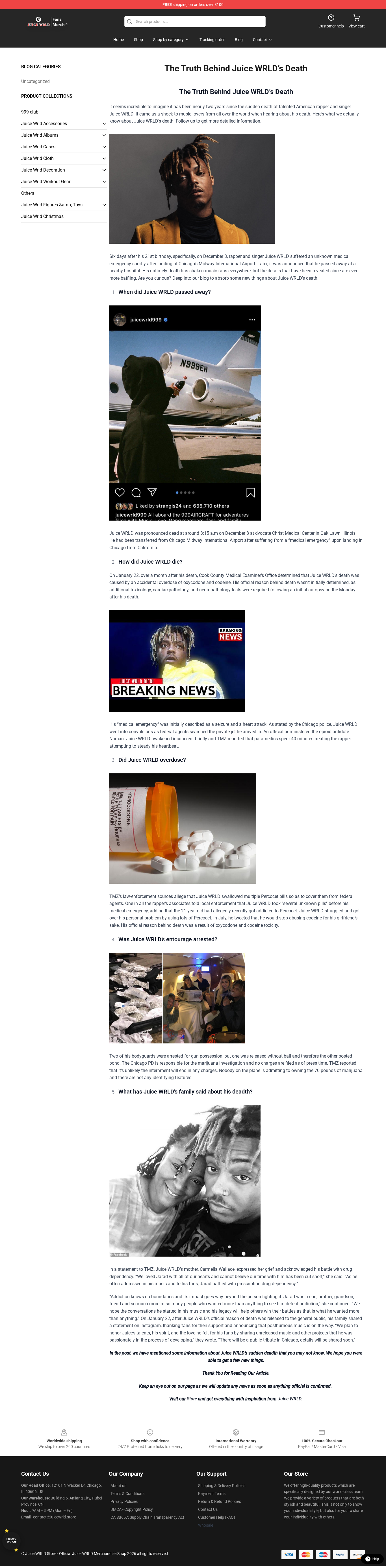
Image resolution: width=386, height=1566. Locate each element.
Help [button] (375, 1559)
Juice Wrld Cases (38, 146)
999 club (29, 112)
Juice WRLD (290, 1399)
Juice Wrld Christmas (42, 216)
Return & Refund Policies (219, 1501)
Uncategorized (35, 81)
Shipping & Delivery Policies (221, 1485)
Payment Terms (211, 1493)
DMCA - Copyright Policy (131, 1509)
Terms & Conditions (127, 1493)
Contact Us (208, 1509)
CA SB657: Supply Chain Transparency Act (147, 1517)
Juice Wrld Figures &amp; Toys (52, 204)
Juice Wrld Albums (39, 135)
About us (118, 1485)
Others (27, 193)
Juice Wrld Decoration (43, 170)
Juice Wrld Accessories (44, 123)
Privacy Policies (124, 1501)
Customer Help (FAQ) (216, 1517)
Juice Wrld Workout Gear (45, 181)
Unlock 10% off (11, 1541)
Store (192, 1399)
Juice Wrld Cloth (37, 158)
